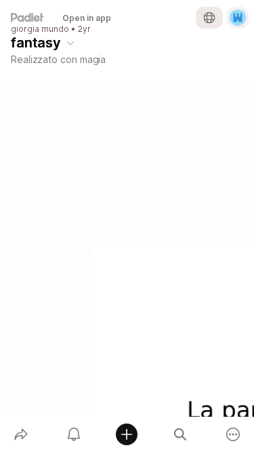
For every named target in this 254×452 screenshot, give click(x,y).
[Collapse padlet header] (70, 43)
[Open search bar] (180, 434)
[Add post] (126, 434)
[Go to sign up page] (238, 17)
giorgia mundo (40, 29)
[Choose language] (209, 17)
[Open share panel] (21, 434)
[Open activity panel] (74, 434)
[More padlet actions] (233, 434)
